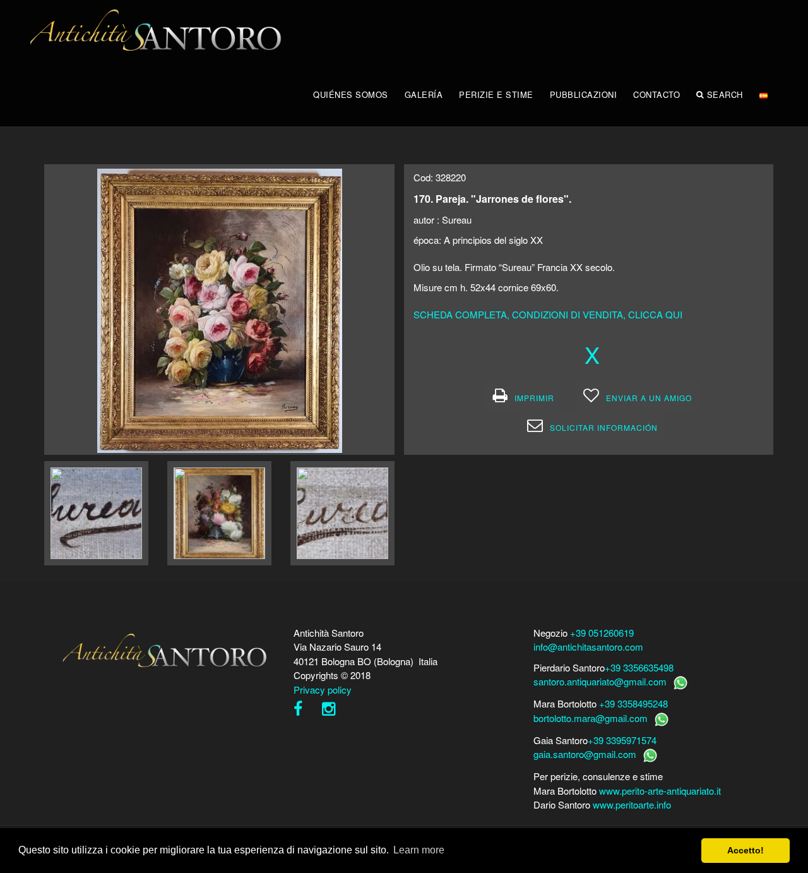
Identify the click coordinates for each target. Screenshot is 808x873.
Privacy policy (323, 689)
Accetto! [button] (745, 850)
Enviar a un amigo (649, 397)
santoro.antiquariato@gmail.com (600, 681)
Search (725, 94)
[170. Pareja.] (219, 309)
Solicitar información (604, 427)
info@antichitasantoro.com (588, 646)
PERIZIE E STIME (496, 94)
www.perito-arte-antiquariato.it (660, 790)
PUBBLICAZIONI (583, 94)
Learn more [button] (418, 850)
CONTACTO (656, 94)
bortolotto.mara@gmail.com (590, 718)
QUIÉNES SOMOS (350, 94)
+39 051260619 (602, 632)
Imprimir (534, 397)
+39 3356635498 (639, 667)
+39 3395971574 (622, 740)
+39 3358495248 (633, 703)
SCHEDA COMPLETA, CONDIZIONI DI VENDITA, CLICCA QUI (547, 314)
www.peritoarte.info (632, 804)
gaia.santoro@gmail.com (584, 754)
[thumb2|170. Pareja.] (96, 513)
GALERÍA (424, 94)
